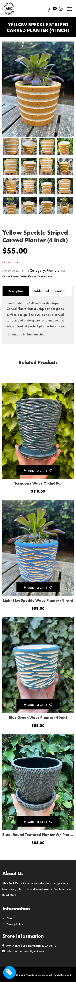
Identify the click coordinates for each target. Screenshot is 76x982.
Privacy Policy (15, 924)
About (10, 918)
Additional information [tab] (50, 291)
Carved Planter (10, 276)
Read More (9, 895)
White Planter (28, 276)
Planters (53, 270)
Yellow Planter (45, 276)
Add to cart (37, 470)
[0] (49, 10)
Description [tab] (16, 291)
